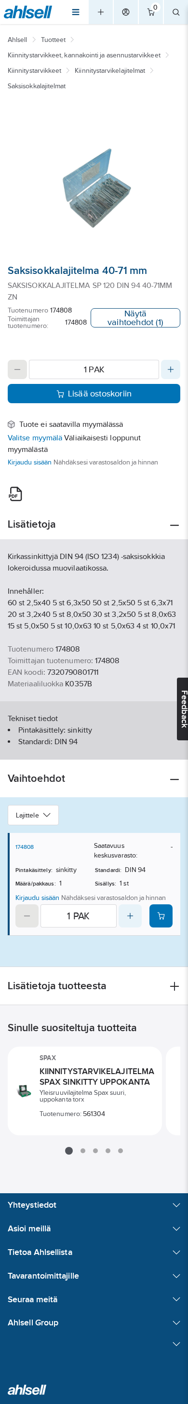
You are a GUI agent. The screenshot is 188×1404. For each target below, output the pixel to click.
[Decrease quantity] (17, 369)
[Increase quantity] (170, 369)
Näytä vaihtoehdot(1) (135, 318)
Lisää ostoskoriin (100, 393)
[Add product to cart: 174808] (161, 915)
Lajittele (27, 815)
